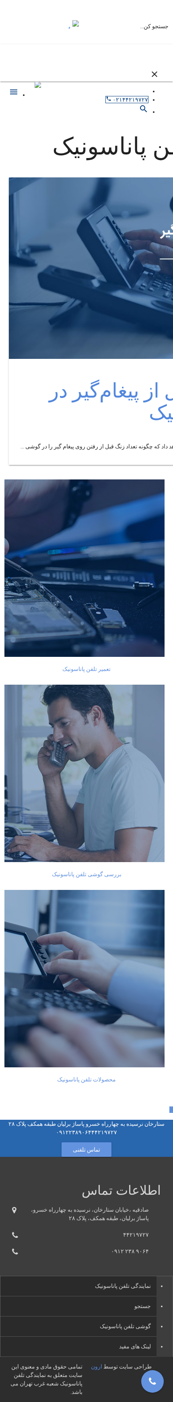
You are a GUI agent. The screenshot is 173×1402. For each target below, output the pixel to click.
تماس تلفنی (87, 1149)
